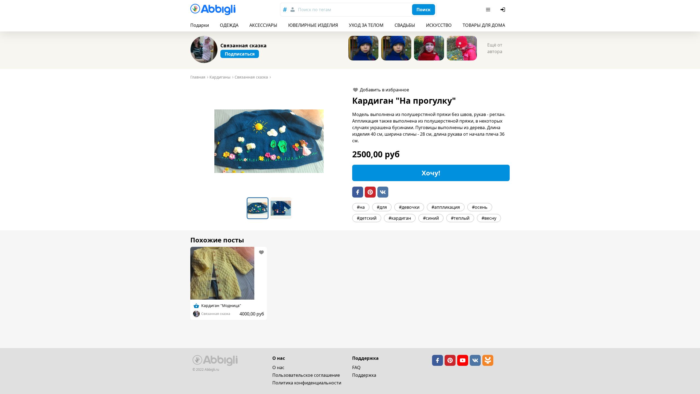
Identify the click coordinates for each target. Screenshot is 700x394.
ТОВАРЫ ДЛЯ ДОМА (484, 25)
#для (382, 207)
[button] (269, 141)
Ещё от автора (494, 48)
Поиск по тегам (314, 10)
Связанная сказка (243, 45)
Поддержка (364, 375)
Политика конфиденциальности (306, 383)
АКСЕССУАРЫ (263, 25)
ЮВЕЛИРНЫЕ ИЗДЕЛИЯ (313, 25)
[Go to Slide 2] (281, 208)
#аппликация (445, 207)
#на (361, 207)
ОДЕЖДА (229, 25)
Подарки (199, 25)
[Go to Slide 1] (258, 208)
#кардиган (400, 218)
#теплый (460, 218)
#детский (367, 218)
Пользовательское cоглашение (306, 375)
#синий (431, 218)
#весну (489, 218)
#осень (480, 207)
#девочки (409, 207)
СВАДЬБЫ (405, 25)
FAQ (356, 367)
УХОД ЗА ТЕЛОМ (366, 25)
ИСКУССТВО (439, 25)
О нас (278, 367)
